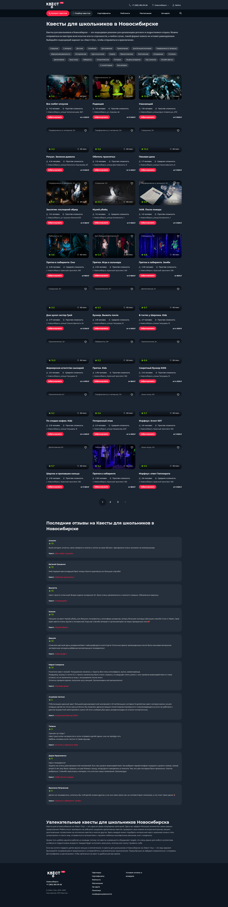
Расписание (146, 13)
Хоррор (112, 54)
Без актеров (122, 65)
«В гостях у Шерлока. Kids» (66, 745)
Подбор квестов (82, 13)
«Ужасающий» (61, 601)
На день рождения (133, 60)
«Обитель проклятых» (64, 577)
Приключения (122, 48)
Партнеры (96, 873)
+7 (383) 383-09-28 (54, 884)
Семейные (92, 48)
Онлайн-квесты (167, 60)
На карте (165, 13)
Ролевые (117, 60)
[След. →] (125, 502)
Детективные (59, 60)
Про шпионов (151, 60)
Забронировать (55, 117)
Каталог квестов (59, 13)
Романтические (103, 60)
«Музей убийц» (61, 627)
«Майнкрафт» (61, 654)
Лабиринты (87, 60)
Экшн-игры (73, 60)
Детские (79, 48)
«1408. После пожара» (64, 777)
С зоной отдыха (106, 65)
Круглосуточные (98, 54)
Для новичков (107, 48)
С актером (67, 48)
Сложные (172, 54)
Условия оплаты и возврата (134, 874)
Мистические (143, 54)
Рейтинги (125, 13)
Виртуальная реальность (60, 54)
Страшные (54, 48)
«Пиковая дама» (62, 686)
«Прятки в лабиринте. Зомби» (68, 801)
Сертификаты (104, 13)
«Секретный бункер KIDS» (66, 715)
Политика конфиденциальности (102, 892)
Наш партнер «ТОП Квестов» (57, 893)
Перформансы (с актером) (167, 48)
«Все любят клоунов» (64, 553)
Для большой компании (142, 48)
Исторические (80, 54)
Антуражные (158, 54)
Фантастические (126, 54)
